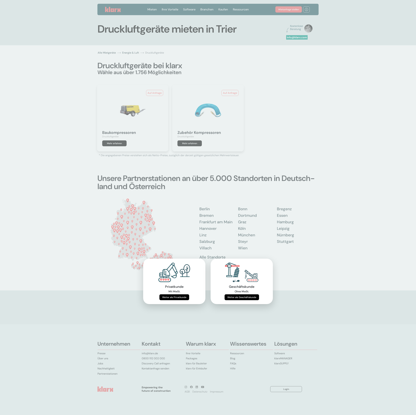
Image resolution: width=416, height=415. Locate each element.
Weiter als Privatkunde (174, 297)
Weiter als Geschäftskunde (241, 297)
